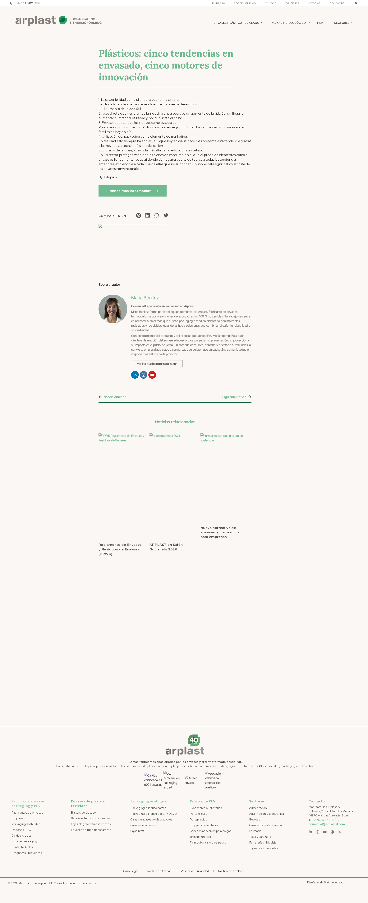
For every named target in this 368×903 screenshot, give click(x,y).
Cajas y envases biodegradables (151, 819)
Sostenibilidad (245, 3)
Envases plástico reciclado (236, 23)
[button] (356, 3)
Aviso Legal (130, 871)
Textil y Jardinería (260, 837)
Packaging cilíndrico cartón (148, 808)
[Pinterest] (332, 832)
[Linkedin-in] (310, 832)
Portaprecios (198, 819)
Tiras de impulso (200, 837)
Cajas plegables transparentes (91, 824)
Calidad (271, 3)
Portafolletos (198, 813)
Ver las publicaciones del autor (157, 364)
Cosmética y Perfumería (265, 825)
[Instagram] (317, 832)
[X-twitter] (339, 832)
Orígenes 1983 (21, 830)
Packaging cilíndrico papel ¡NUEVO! (153, 813)
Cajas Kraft (137, 831)
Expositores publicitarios (206, 808)
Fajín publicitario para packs (208, 842)
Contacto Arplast (23, 847)
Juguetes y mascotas (263, 848)
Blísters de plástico (83, 812)
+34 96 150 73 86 (322, 820)
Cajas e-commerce (143, 825)
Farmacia (255, 831)
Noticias (314, 3)
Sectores (342, 23)
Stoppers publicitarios (204, 825)
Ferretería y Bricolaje (263, 842)
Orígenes (292, 3)
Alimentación (258, 808)
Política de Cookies (230, 871)
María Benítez (145, 298)
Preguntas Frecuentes (27, 853)
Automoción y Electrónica (266, 813)
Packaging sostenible (26, 824)
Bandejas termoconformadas (90, 818)
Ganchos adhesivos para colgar (210, 831)
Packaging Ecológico (288, 23)
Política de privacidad (195, 871)
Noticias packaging (24, 841)
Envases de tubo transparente (91, 830)
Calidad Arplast (21, 835)
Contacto (337, 3)
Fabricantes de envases (27, 812)
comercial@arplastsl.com (327, 824)
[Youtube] (325, 832)
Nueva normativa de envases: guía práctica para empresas (220, 532)
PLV (320, 23)
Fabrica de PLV (203, 801)
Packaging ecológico (148, 801)
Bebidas (254, 819)
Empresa (218, 3)
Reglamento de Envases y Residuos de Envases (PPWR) (120, 549)
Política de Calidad (159, 871)
